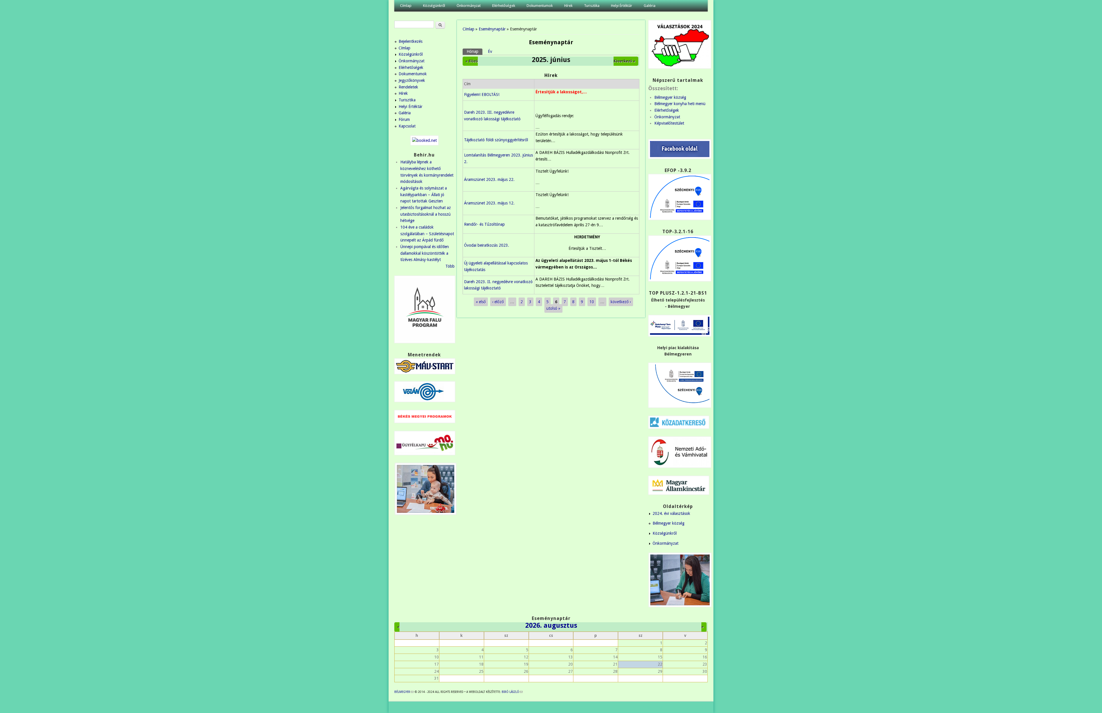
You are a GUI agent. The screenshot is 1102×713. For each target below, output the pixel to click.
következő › (621, 302)
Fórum (404, 119)
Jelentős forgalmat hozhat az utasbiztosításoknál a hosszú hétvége (425, 214)
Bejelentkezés (410, 41)
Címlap (406, 5)
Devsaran (699, 707)
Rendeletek (408, 87)
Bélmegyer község (670, 97)
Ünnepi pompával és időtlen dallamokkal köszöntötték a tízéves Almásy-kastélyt (424, 253)
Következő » (624, 61)
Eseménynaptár (492, 29)
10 (591, 302)
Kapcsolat (407, 126)
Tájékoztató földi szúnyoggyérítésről (496, 140)
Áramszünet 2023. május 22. (489, 179)
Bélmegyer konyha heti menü (679, 103)
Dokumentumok (540, 5)
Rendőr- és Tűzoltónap (484, 224)
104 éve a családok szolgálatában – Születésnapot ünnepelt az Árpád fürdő (427, 233)
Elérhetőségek (503, 5)
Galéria (649, 5)
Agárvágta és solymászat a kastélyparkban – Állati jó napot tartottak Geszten (423, 194)
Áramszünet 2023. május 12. (489, 203)
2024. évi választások (671, 513)
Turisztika (591, 5)
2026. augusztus (551, 625)
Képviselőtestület (669, 123)
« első (481, 302)
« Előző (471, 61)
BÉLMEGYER (404, 691)
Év (490, 51)
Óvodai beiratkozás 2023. (486, 245)
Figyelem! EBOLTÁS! (481, 94)
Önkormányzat (469, 5)
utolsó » (553, 308)
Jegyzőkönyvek (412, 80)
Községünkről (434, 5)
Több (450, 266)
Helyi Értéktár (621, 5)
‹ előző (498, 302)
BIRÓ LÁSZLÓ (512, 691)
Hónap (474, 51)
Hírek (568, 5)
